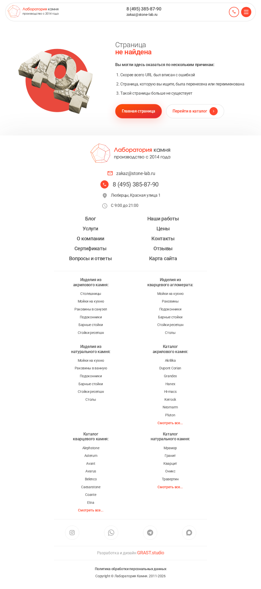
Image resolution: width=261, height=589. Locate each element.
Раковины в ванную (91, 368)
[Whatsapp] (111, 532)
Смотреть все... (170, 423)
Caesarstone (90, 487)
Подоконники (91, 317)
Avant (90, 463)
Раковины (170, 301)
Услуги (90, 228)
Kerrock (170, 399)
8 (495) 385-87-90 (143, 8)
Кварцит (170, 463)
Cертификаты (90, 248)
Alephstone (90, 448)
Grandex (170, 376)
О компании (90, 238)
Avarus (90, 471)
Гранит (170, 456)
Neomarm (170, 407)
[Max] (189, 532)
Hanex (170, 384)
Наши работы (163, 219)
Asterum (90, 456)
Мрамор (170, 448)
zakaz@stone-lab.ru (142, 14)
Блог (90, 219)
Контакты (162, 238)
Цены (163, 228)
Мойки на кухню (91, 301)
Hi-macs (170, 392)
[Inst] (72, 532)
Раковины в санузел (90, 309)
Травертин (170, 479)
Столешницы (90, 294)
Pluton (170, 415)
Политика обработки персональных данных (130, 569)
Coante (90, 495)
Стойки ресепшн (91, 333)
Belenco (91, 479)
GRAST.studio (150, 552)
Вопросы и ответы (90, 258)
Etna (90, 502)
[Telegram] (150, 532)
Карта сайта (163, 258)
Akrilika (170, 360)
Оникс (170, 471)
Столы (170, 333)
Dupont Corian (170, 368)
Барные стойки (91, 325)
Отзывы (163, 248)
